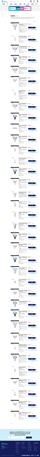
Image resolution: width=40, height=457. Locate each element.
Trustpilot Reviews (35, 450)
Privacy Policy (17, 450)
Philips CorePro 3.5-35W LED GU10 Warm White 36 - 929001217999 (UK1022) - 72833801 (23, 356)
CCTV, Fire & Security (30, 449)
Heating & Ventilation (30, 450)
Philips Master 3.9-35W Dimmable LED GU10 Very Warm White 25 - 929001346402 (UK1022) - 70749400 (23, 169)
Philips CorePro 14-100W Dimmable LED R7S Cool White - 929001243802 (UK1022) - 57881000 (23, 126)
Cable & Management (15, 4)
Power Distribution (20, 4)
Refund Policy (17, 445)
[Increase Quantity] (30, 48)
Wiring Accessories (11, 4)
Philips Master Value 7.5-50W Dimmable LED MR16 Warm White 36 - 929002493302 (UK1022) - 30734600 (23, 245)
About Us (35, 444)
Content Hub (23, 444)
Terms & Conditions (17, 449)
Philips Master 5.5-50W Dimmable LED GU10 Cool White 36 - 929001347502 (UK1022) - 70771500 (23, 115)
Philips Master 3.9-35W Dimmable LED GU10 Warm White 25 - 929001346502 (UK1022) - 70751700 (23, 312)
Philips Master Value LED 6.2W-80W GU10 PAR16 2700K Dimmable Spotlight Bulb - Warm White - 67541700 (23, 193)
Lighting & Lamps (24, 4)
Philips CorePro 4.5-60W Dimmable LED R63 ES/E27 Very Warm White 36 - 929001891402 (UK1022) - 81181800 (23, 224)
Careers (34, 445)
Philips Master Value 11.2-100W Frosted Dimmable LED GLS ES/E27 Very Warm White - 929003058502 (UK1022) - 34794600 (23, 345)
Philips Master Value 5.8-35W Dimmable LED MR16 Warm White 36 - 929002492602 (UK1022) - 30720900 (23, 380)
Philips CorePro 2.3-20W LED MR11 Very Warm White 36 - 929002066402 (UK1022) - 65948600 (23, 280)
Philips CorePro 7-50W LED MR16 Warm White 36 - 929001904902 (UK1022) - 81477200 (23, 46)
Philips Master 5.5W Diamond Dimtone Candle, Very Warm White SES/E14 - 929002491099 (22, 91)
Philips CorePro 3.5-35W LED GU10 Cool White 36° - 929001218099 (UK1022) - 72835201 (23, 301)
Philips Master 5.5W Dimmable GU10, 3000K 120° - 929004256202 (23, 24)
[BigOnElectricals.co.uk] (5, 1)
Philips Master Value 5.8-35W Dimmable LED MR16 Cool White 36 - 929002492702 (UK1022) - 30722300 (23, 402)
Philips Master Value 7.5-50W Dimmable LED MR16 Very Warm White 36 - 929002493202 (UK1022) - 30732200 (23, 291)
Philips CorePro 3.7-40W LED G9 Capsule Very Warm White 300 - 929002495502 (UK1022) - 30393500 (23, 213)
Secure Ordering (35, 449)
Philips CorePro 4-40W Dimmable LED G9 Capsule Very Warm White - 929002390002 (23, 36)
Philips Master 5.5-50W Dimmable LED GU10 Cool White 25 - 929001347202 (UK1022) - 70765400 (23, 257)
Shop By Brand (29, 444)
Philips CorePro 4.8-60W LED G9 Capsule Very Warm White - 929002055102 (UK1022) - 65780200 (23, 148)
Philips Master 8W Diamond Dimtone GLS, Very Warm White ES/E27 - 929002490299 (23, 158)
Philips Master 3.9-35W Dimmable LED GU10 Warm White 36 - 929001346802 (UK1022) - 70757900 (23, 234)
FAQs (22, 445)
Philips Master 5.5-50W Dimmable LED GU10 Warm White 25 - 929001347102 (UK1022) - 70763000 (23, 57)
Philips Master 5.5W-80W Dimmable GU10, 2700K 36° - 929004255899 (23, 268)
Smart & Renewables (32, 4)
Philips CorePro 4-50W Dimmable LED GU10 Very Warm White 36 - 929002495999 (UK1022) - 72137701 (23, 323)
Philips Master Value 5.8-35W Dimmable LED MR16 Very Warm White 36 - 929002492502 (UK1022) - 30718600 (23, 335)
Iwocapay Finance (17, 451)
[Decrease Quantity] (28, 25)
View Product (32, 29)
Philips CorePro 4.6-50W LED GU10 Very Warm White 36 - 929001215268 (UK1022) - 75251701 (23, 180)
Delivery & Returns (17, 444)
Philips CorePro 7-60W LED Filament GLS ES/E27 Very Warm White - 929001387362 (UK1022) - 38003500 (23, 391)
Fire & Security (28, 4)
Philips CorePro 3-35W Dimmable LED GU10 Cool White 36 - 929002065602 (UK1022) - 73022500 (23, 137)
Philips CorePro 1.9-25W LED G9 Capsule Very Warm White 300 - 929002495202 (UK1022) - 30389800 (23, 413)
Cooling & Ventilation (3, 4)
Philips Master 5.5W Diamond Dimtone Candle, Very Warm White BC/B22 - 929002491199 (22, 367)
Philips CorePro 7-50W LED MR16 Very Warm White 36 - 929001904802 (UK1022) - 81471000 (23, 104)
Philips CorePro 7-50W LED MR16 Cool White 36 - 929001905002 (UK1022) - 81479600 (23, 68)
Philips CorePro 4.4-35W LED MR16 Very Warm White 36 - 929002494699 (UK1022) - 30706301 (23, 78)
